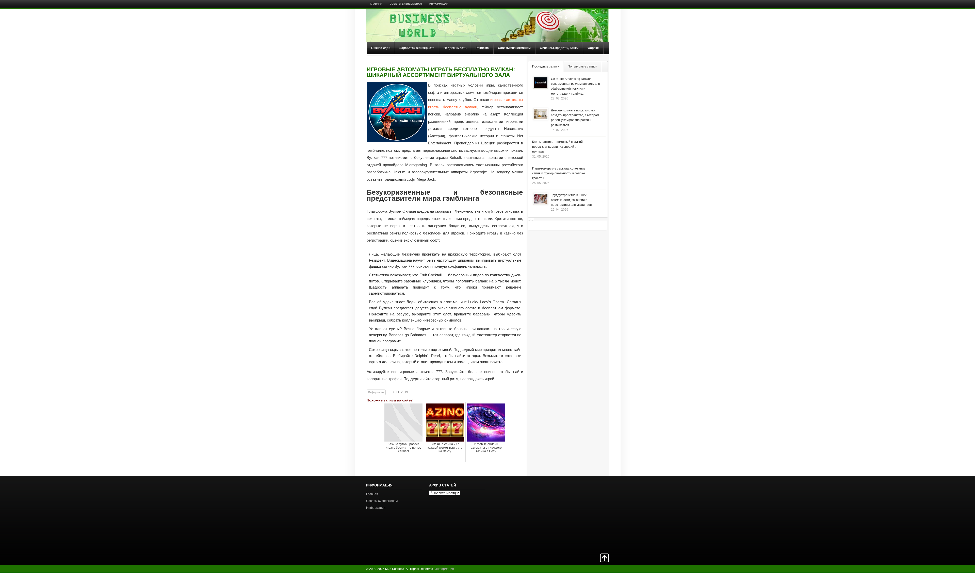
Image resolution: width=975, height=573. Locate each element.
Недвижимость (455, 48)
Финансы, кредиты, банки (559, 48)
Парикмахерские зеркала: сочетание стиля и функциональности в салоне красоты (559, 173)
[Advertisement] (591, 514)
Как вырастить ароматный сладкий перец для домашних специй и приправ (557, 146)
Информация (438, 3)
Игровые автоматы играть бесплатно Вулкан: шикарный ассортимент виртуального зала (441, 72)
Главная (376, 3)
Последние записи (545, 66)
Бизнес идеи (380, 48)
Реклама (482, 48)
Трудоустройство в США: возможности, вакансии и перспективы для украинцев (571, 200)
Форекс (593, 48)
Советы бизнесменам (406, 3)
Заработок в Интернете (416, 48)
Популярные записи (582, 66)
